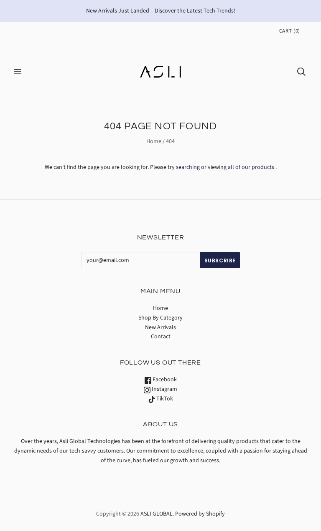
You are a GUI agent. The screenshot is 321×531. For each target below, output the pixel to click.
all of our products (251, 167)
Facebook (164, 379)
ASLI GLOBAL (156, 514)
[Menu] (18, 71)
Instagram (163, 389)
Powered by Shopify (200, 514)
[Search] (301, 72)
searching (188, 167)
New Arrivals (160, 327)
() (289, 31)
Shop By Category (160, 318)
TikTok (164, 399)
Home (153, 141)
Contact (161, 336)
